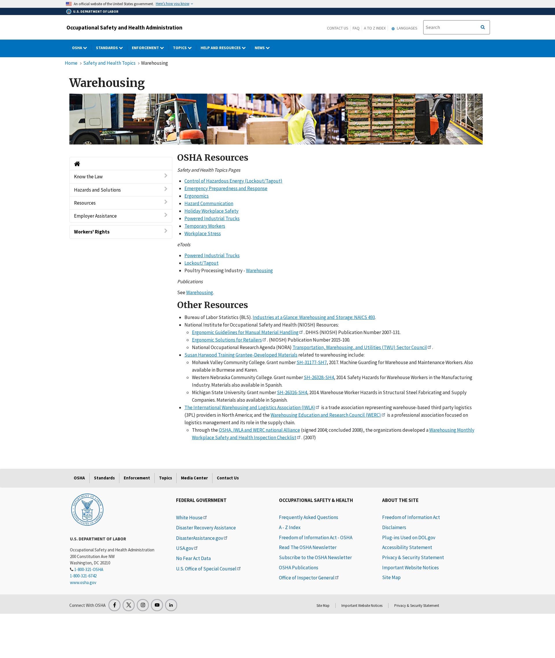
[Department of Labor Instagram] (143, 605)
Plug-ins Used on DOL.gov (408, 537)
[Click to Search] (483, 27)
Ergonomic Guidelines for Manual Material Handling (245, 332)
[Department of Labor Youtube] (157, 605)
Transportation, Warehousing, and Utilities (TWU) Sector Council (360, 347)
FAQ (356, 28)
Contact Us (337, 28)
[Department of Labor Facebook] (114, 605)
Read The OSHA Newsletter (307, 547)
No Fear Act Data (193, 558)
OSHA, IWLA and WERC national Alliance (259, 430)
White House (189, 517)
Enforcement (146, 47)
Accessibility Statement (407, 547)
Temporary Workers (204, 226)
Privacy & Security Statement (413, 557)
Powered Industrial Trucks (212, 218)
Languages (406, 28)
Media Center (194, 478)
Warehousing (259, 270)
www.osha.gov (83, 582)
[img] (276, 119)
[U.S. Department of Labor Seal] (87, 509)
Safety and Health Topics (109, 63)
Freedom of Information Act (411, 517)
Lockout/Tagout (201, 263)
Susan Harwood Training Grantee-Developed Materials (240, 355)
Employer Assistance (95, 216)
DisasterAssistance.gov (199, 538)
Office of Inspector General (306, 577)
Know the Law (88, 176)
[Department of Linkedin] (171, 605)
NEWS (260, 47)
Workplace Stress (202, 233)
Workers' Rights (92, 232)
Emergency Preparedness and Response (225, 188)
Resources (85, 203)
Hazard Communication (208, 203)
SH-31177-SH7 (312, 362)
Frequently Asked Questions (308, 517)
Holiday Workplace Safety (211, 211)
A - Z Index (290, 527)
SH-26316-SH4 (292, 392)
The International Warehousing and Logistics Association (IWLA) (249, 407)
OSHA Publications (298, 567)
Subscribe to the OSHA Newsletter (315, 557)
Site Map (391, 577)
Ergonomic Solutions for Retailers (227, 340)
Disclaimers (394, 527)
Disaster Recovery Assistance (206, 527)
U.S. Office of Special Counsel (206, 569)
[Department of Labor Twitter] (129, 605)
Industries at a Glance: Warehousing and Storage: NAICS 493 (314, 317)
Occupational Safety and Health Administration (124, 27)
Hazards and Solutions (97, 189)
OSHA (77, 47)
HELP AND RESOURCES (221, 47)
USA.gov (184, 548)
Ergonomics (196, 196)
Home (71, 63)
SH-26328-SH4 (319, 377)
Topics (180, 47)
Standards (107, 47)
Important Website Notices (410, 567)
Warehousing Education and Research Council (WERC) (326, 415)
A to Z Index (375, 28)
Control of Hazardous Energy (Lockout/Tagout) (233, 181)
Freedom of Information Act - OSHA (315, 537)
